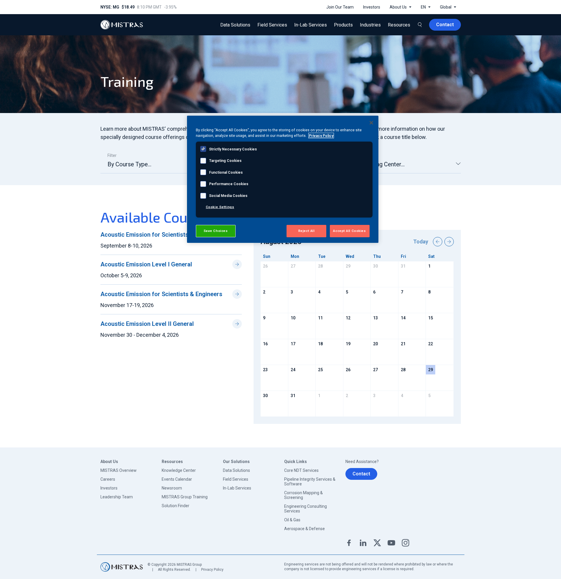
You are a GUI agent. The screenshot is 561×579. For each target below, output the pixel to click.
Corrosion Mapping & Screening (303, 495)
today (420, 241)
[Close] (371, 122)
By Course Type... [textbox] (129, 164)
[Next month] (449, 241)
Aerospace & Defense (304, 528)
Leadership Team (116, 497)
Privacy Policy (212, 570)
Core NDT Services (301, 470)
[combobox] (158, 166)
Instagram (405, 543)
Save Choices (215, 231)
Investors (109, 488)
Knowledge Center (179, 470)
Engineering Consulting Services (305, 508)
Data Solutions (236, 470)
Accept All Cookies (349, 231)
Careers (107, 479)
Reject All (306, 231)
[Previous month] (437, 241)
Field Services (235, 479)
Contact (361, 474)
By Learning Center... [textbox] (379, 164)
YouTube (391, 543)
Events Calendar (177, 479)
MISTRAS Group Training (185, 497)
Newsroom (172, 488)
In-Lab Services (237, 488)
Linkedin (363, 543)
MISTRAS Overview (118, 470)
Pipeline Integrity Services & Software (309, 481)
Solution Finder (175, 505)
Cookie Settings (220, 207)
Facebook (349, 543)
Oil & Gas (292, 519)
